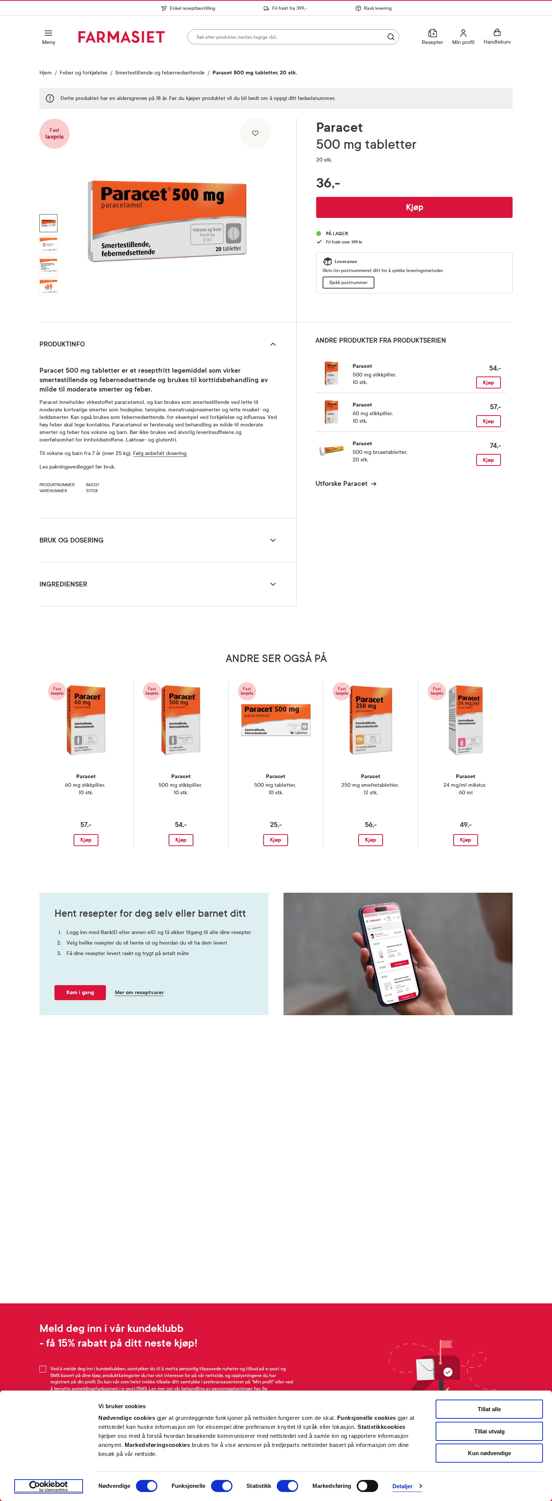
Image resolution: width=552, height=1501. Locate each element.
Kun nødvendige (489, 1453)
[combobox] (293, 36)
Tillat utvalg (489, 1431)
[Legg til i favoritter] (255, 133)
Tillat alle (489, 1409)
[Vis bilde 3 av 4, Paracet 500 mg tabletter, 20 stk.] (48, 265)
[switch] (221, 1486)
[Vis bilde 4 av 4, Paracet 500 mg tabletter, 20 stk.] (48, 286)
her (257, 1388)
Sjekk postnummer (348, 282)
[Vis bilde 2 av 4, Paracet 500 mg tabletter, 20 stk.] (48, 244)
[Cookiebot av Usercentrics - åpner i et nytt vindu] (48, 1486)
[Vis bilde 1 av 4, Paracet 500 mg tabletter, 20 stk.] (48, 223)
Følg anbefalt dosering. (160, 453)
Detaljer (402, 1486)
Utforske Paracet (341, 483)
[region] (167, 217)
